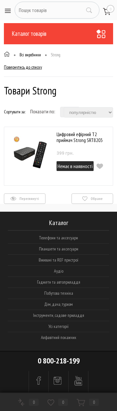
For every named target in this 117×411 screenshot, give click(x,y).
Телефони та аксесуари (58, 238)
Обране (96, 198)
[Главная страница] (7, 55)
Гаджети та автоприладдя (58, 282)
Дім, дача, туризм (58, 304)
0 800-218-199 (59, 361)
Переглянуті (29, 198)
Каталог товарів (29, 33)
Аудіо (58, 271)
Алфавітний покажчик (58, 337)
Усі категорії (58, 326)
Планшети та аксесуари (58, 249)
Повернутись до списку (23, 67)
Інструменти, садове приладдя (58, 315)
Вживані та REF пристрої (58, 260)
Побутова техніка (58, 293)
